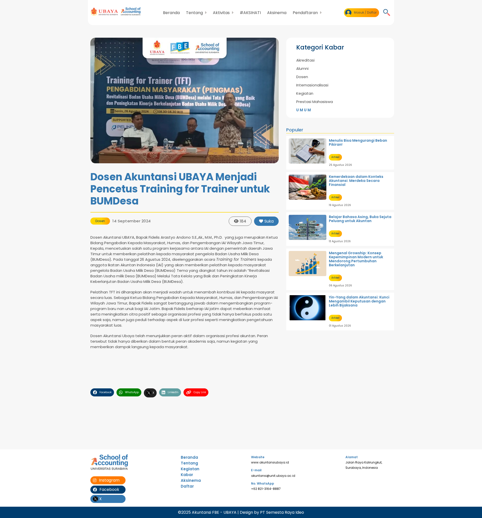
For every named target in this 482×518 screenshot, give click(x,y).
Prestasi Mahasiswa (314, 101)
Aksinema (276, 13)
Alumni (302, 68)
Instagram (109, 480)
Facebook (109, 489)
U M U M (303, 110)
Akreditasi (305, 60)
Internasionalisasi (312, 85)
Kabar (187, 474)
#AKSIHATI (250, 13)
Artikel (335, 157)
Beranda (171, 13)
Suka (269, 221)
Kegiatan (304, 93)
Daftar (187, 486)
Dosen (100, 221)
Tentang (189, 463)
